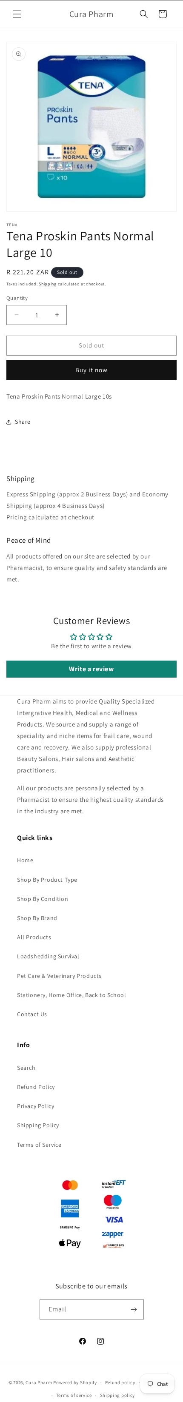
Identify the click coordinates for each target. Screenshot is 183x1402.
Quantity (17, 298)
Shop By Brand (37, 918)
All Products (34, 937)
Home (25, 860)
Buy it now (91, 370)
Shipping (48, 284)
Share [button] (23, 421)
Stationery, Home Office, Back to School (71, 995)
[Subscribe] (134, 1309)
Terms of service (74, 1395)
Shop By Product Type (47, 879)
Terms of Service (39, 1144)
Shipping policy (117, 1395)
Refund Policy (36, 1087)
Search (26, 1067)
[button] (17, 14)
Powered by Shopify (75, 1382)
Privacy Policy (35, 1106)
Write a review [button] (91, 668)
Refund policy (120, 1382)
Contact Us (32, 1014)
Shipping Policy (38, 1125)
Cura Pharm (39, 1382)
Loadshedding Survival (48, 956)
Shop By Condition (42, 899)
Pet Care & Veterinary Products (59, 976)
